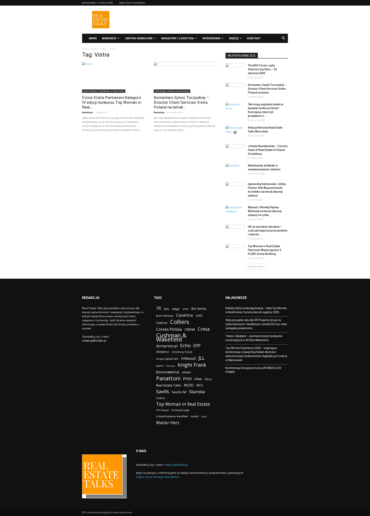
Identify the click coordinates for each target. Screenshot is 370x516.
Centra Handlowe (139, 38)
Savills (162, 391)
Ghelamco (162, 352)
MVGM (186, 372)
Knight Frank (192, 365)
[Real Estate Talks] (100, 27)
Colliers (179, 322)
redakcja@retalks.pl (94, 340)
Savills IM (179, 392)
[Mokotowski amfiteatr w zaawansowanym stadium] (235, 170)
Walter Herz (167, 423)
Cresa (204, 329)
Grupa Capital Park (167, 358)
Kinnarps (170, 366)
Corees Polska (169, 329)
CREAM (190, 329)
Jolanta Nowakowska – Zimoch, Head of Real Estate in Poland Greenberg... (268, 150)
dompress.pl (166, 346)
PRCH (208, 379)
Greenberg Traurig (182, 352)
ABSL (166, 309)
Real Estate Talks (168, 385)
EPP (197, 346)
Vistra (204, 416)
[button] (283, 38)
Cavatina (184, 315)
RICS (199, 385)
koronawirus (167, 372)
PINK (198, 379)
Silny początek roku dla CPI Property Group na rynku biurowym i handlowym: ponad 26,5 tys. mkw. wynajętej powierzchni (256, 324)
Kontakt (254, 38)
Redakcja (87, 112)
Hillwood (188, 358)
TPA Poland (162, 410)
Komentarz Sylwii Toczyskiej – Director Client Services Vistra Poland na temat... (181, 102)
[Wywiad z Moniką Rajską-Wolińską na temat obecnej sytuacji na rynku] (235, 212)
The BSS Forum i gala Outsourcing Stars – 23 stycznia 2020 (262, 69)
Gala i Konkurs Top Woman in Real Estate (103, 91)
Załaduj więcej (255, 266)
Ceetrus (161, 323)
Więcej (233, 38)
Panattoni (168, 378)
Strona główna (90, 48)
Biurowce (109, 38)
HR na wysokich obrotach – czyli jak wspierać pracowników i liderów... (267, 230)
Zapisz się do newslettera (132, 2)
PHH (187, 379)
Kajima (159, 365)
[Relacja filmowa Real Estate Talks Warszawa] (235, 132)
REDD (189, 385)
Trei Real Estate (180, 410)
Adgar (176, 309)
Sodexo (160, 398)
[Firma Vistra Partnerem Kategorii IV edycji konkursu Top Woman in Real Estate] (113, 77)
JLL (201, 358)
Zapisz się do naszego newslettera (157, 477)
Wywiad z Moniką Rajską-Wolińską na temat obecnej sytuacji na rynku (265, 211)
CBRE (199, 315)
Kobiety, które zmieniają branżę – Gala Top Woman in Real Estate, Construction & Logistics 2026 (256, 310)
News (93, 38)
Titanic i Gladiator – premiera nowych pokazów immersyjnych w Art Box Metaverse (253, 338)
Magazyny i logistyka (177, 38)
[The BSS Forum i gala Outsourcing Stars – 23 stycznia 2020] (235, 70)
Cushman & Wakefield (171, 337)
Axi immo (198, 309)
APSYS (185, 309)
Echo (185, 345)
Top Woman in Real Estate (183, 404)
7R (158, 308)
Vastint (195, 416)
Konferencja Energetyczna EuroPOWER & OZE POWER (253, 370)
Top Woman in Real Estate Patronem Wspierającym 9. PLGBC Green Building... (265, 250)
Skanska (197, 392)
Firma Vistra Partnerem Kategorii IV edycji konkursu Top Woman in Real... (111, 102)
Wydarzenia (211, 38)
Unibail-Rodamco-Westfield (172, 416)
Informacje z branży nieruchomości (172, 91)
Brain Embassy (164, 315)
